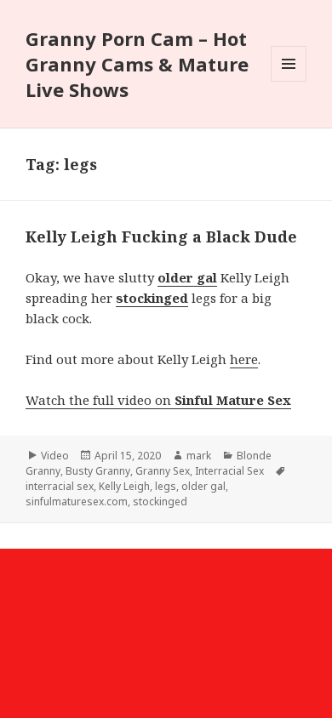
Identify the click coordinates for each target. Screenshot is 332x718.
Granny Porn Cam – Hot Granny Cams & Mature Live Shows (137, 64)
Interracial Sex (229, 471)
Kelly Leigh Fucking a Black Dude (161, 236)
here (244, 359)
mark (198, 455)
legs (165, 486)
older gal (203, 486)
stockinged (160, 501)
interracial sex (60, 486)
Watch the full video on (158, 399)
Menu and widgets (289, 81)
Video (55, 455)
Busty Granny (98, 471)
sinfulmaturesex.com (77, 501)
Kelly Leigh (124, 486)
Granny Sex (162, 471)
